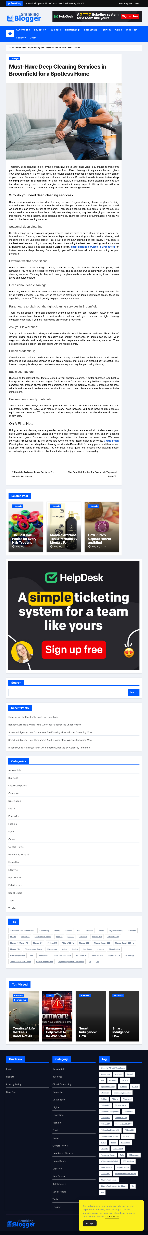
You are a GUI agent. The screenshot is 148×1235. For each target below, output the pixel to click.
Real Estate (90, 29)
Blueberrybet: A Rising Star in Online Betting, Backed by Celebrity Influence (49, 747)
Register (21, 37)
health (75, 949)
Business (56, 29)
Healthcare (87, 949)
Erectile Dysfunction (43, 937)
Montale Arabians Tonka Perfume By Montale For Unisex (63, 540)
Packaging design (17, 955)
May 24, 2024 (23, 546)
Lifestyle (15, 58)
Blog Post (131, 29)
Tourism (106, 29)
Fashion (12, 823)
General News (15, 846)
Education (40, 29)
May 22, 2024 (99, 546)
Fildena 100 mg (113, 937)
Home (11, 47)
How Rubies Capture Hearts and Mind (99, 539)
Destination (14, 800)
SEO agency (43, 955)
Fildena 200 (84, 943)
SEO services (81, 955)
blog (79, 930)
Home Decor (15, 862)
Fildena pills (15, 949)
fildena (70, 937)
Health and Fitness (18, 854)
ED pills (13, 937)
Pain (31, 955)
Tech (11, 900)
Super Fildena (97, 955)
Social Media (15, 892)
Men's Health (114, 949)
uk (90, 961)
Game (118, 29)
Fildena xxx (52, 949)
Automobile (23, 29)
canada (101, 930)
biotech (68, 930)
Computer (13, 793)
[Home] (10, 33)
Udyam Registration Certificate (71, 961)
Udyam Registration (44, 961)
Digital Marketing (116, 930)
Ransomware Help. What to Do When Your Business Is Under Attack (44, 724)
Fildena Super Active (33, 949)
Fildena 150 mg (68, 943)
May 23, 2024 (61, 546)
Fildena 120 (37, 943)
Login (33, 37)
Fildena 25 (83, 937)
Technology (129, 955)
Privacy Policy (13, 1084)
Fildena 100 (97, 937)
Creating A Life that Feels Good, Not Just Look (33, 717)
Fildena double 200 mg (124, 943)
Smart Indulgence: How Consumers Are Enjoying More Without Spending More (50, 732)
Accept (90, 1223)
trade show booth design (20, 961)
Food (11, 831)
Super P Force (114, 955)
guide (64, 949)
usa (97, 961)
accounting (44, 930)
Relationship (72, 29)
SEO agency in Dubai (62, 955)
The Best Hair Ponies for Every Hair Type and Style (24, 540)
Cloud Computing (17, 785)
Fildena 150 (52, 943)
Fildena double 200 (102, 943)
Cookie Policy (112, 1216)
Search (16, 682)
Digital (11, 808)
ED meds (132, 930)
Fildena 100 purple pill (19, 943)
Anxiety (57, 930)
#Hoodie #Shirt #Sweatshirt (22, 930)
